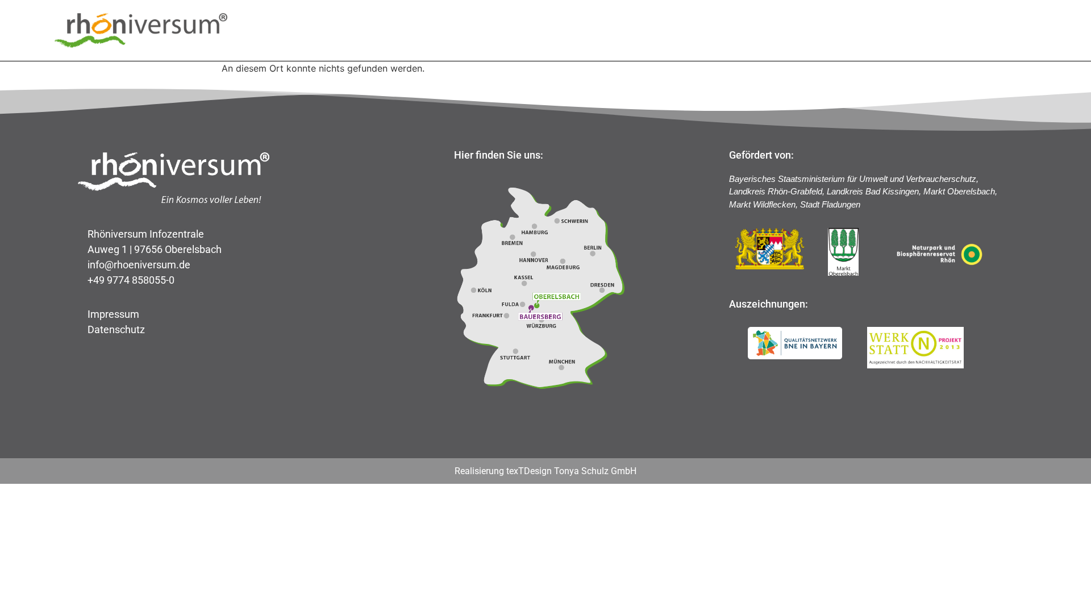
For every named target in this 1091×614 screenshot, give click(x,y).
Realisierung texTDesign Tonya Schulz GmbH (545, 471)
